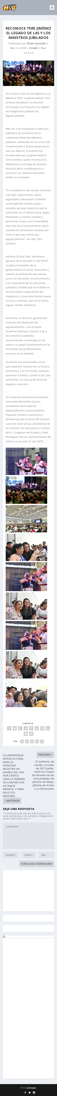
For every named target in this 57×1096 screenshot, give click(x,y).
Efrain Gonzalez (36, 43)
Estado (33, 48)
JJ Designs (31, 1088)
